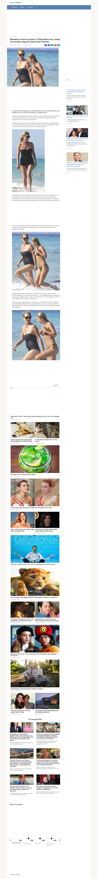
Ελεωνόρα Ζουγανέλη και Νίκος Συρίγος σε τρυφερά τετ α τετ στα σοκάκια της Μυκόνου (47, 788)
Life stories (69, 101)
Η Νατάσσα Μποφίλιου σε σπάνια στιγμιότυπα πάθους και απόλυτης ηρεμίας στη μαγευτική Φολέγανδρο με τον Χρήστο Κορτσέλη (48, 762)
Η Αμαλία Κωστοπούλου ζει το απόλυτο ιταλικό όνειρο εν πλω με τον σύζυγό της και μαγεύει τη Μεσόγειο (21, 789)
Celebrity (22, 7)
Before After (14, 7)
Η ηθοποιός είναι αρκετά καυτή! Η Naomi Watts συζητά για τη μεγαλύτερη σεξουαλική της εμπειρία (77, 164)
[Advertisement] (49, 22)
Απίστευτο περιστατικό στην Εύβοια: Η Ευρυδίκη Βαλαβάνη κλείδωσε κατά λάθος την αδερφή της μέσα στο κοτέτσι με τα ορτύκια (48, 736)
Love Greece (15, 2)
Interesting (30, 7)
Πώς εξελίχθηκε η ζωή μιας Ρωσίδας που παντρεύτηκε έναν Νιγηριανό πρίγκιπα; (76, 91)
